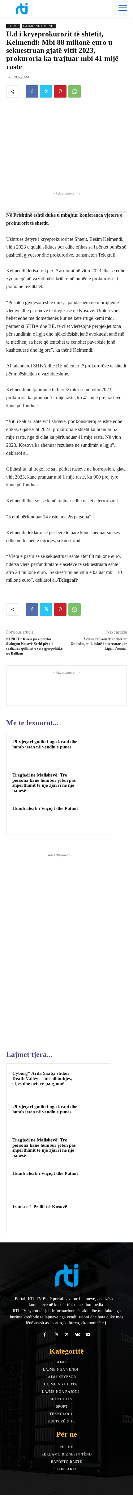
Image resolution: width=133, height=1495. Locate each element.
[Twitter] (46, 91)
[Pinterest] (60, 91)
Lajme (13, 26)
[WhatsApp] (74, 91)
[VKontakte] (77, 1334)
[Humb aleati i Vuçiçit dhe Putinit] (93, 817)
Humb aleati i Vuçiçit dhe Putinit (45, 808)
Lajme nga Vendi (39, 26)
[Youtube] (88, 1334)
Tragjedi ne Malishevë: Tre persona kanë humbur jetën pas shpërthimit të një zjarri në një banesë (44, 783)
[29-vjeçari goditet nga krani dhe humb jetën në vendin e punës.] (93, 750)
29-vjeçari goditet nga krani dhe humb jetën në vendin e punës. (44, 744)
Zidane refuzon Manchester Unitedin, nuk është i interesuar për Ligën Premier (99, 644)
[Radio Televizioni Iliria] (36, 8)
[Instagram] (55, 1334)
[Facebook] (32, 91)
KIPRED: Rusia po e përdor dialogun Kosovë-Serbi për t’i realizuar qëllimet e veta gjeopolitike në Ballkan (34, 646)
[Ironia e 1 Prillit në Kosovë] (93, 1215)
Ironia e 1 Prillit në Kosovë (39, 1206)
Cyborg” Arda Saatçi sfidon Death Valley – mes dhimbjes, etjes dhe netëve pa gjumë (42, 1078)
